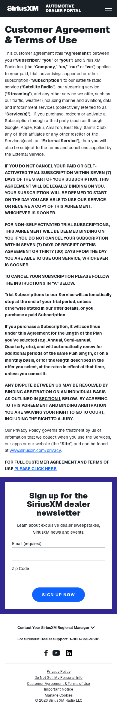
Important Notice (58, 689)
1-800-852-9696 (85, 639)
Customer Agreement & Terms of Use (58, 683)
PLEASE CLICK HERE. (35, 468)
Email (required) (26, 543)
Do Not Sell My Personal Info (58, 677)
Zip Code (20, 568)
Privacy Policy (58, 671)
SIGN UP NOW (58, 594)
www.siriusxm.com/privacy (35, 450)
